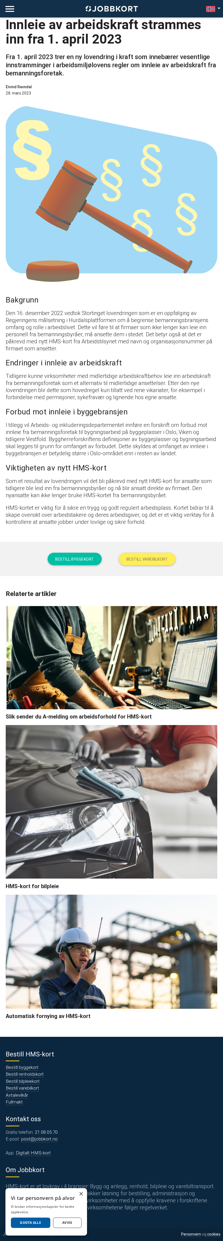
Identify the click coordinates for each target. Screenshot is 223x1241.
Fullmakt (14, 1102)
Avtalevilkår (17, 1095)
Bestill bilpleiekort (23, 1081)
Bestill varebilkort (22, 1088)
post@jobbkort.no (39, 1139)
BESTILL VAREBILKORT (147, 559)
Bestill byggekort (22, 1067)
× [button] (81, 1194)
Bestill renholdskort (25, 1074)
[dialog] (46, 1212)
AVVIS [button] (67, 1222)
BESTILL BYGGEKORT (74, 559)
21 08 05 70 (46, 1132)
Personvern (191, 1234)
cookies (213, 1234)
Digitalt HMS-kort (33, 1153)
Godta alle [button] (30, 1222)
